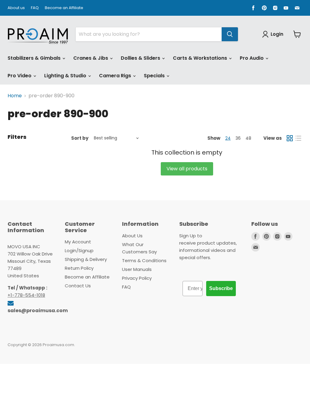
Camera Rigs (115, 75)
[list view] (298, 138)
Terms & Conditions (144, 260)
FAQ (35, 8)
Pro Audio (252, 58)
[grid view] (289, 138)
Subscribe (221, 288)
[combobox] (149, 34)
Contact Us (78, 285)
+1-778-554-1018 (26, 295)
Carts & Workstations (200, 58)
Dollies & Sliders (141, 58)
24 (228, 138)
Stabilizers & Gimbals (35, 58)
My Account (78, 242)
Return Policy (79, 268)
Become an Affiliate (64, 8)
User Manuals (137, 269)
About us (16, 8)
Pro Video (20, 75)
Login (277, 34)
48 (248, 138)
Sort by (79, 138)
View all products (187, 168)
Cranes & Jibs (91, 58)
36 (238, 138)
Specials (155, 75)
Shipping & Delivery (86, 259)
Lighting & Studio (65, 75)
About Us (132, 235)
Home (15, 95)
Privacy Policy (137, 278)
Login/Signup (79, 250)
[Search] (230, 34)
